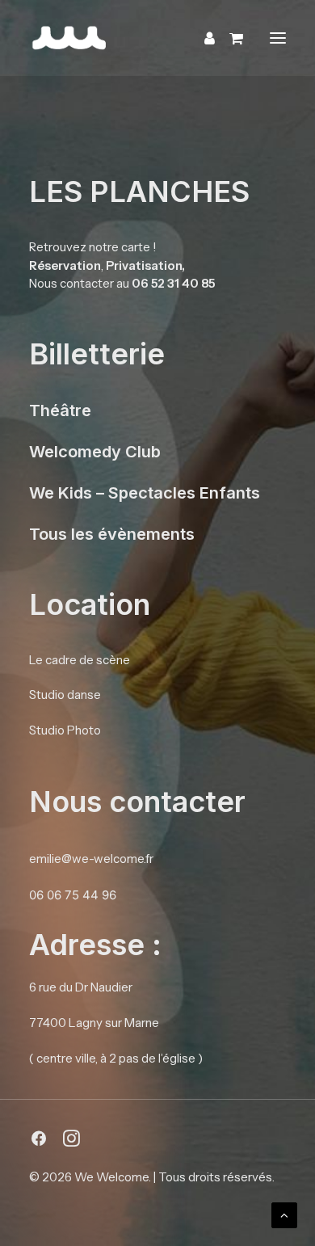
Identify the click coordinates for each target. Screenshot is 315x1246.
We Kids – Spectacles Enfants (144, 493)
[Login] (202, 38)
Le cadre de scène (79, 659)
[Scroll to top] (284, 1214)
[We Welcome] (157, 38)
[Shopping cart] (229, 38)
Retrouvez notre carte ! (93, 247)
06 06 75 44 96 (72, 895)
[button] (278, 38)
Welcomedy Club (95, 451)
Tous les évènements (112, 534)
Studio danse (65, 694)
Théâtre (60, 410)
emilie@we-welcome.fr (91, 858)
